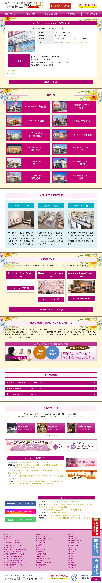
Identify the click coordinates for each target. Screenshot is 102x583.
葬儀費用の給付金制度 (74, 541)
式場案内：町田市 (41, 536)
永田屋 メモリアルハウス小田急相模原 (15, 549)
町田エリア (11, 73)
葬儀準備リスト (72, 536)
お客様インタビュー (42, 567)
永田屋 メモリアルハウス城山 (12, 545)
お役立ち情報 (40, 560)
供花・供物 (30, 14)
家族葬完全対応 (72, 549)
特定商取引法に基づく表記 (44, 563)
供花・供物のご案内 (10, 567)
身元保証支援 (72, 565)
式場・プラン (10, 14)
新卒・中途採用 (40, 549)
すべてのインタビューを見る (50, 310)
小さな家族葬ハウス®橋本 (12, 543)
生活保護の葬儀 (72, 538)
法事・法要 (71, 552)
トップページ (8, 534)
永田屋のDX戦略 (40, 556)
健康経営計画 (40, 552)
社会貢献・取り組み (42, 554)
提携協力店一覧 (40, 545)
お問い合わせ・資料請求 (43, 558)
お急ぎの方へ (8, 536)
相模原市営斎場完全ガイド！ (59, 513)
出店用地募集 (72, 567)
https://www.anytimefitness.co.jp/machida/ (71, 42)
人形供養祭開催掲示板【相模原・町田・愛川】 (35, 462)
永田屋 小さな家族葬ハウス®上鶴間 (14, 558)
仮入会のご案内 (40, 543)
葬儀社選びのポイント (74, 543)
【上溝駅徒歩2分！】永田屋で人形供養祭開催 (65, 502)
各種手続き (71, 556)
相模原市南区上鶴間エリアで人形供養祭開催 (65, 510)
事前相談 (70, 534)
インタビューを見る (19, 288)
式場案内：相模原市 (42, 534)
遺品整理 (70, 560)
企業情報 (71, 14)
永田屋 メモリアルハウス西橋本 (13, 552)
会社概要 (38, 547)
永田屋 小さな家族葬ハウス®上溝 (14, 554)
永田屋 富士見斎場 (9, 547)
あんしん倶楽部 (51, 14)
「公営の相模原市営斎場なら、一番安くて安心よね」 (68, 515)
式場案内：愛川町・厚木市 (44, 538)
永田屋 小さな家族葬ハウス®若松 (14, 556)
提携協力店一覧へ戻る (51, 82)
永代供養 (70, 558)
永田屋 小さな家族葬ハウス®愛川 (14, 565)
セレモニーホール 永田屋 (11, 541)
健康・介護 (11, 71)
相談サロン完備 (72, 547)
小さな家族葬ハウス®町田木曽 (13, 560)
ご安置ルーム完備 (73, 545)
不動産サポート (72, 563)
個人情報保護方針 (41, 565)
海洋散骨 (70, 554)
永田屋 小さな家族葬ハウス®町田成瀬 (15, 563)
